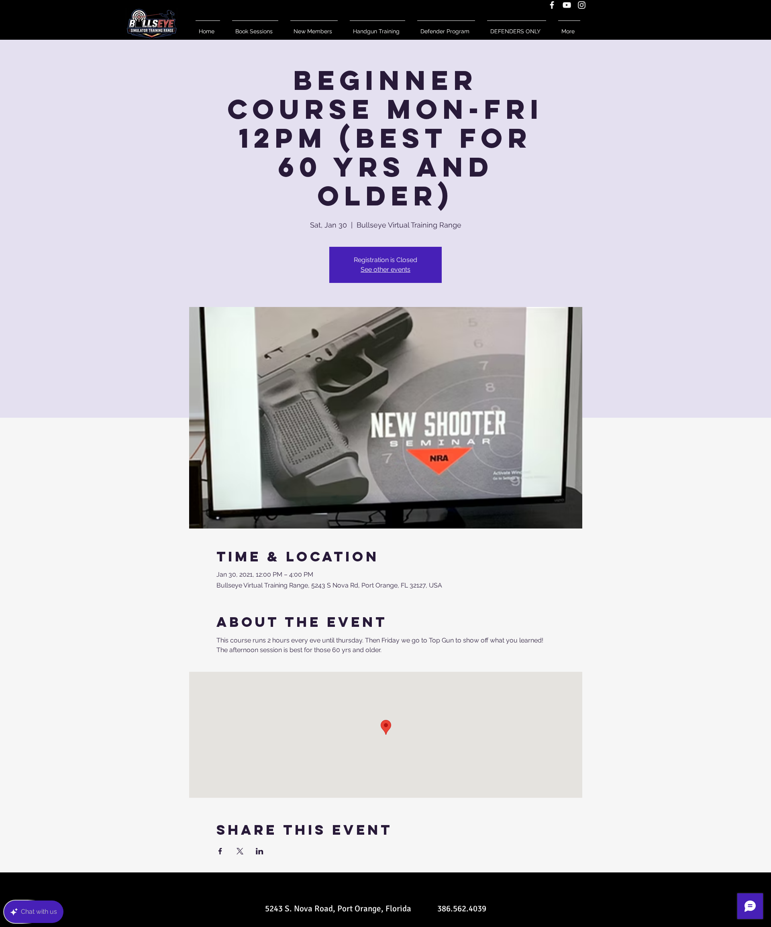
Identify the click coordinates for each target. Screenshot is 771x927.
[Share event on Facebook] (220, 851)
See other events (385, 269)
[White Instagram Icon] (582, 5)
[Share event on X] (240, 851)
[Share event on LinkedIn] (259, 851)
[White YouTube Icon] (567, 5)
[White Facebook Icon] (552, 5)
